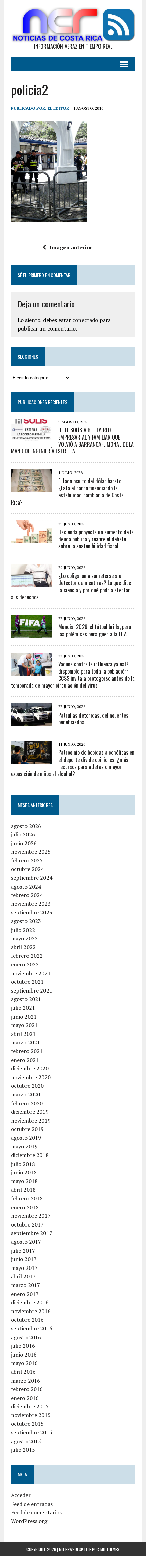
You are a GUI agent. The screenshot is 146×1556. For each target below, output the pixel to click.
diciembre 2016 (30, 1302)
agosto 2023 (26, 921)
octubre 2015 (27, 1423)
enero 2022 (25, 964)
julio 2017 (23, 1250)
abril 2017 (23, 1276)
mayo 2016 (24, 1363)
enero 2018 (25, 1207)
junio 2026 (24, 843)
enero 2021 (25, 1060)
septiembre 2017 (31, 1233)
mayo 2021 (24, 1025)
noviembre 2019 (31, 1120)
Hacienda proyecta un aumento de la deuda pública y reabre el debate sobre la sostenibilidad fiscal (96, 539)
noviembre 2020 (31, 1077)
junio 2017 (24, 1259)
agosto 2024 (26, 886)
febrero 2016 (27, 1389)
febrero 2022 (27, 955)
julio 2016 (23, 1345)
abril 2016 (23, 1372)
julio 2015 (23, 1449)
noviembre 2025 (31, 851)
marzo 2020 (25, 1094)
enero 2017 (25, 1294)
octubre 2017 (27, 1224)
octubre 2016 (27, 1319)
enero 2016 (25, 1398)
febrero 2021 (27, 1051)
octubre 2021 (27, 981)
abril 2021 (23, 1034)
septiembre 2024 (31, 877)
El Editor (58, 108)
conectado (85, 320)
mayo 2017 (24, 1268)
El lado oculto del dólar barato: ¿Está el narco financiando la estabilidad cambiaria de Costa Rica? (67, 491)
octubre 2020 (27, 1085)
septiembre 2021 (31, 990)
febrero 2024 (27, 895)
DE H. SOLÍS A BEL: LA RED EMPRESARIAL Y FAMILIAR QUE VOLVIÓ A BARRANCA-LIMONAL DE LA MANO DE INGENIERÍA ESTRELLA (72, 440)
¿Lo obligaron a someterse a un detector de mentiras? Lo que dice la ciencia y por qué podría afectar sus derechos (71, 586)
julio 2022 (23, 930)
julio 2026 (23, 834)
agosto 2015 (26, 1441)
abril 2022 (23, 947)
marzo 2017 (25, 1285)
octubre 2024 (27, 869)
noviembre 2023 (31, 904)
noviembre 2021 (31, 973)
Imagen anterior (71, 247)
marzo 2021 (25, 1042)
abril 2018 (23, 1189)
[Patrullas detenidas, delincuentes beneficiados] (31, 721)
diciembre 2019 (30, 1111)
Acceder (21, 1495)
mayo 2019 (24, 1146)
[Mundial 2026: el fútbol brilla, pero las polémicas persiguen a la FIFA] (31, 633)
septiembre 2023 (31, 912)
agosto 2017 (26, 1241)
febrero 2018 (27, 1198)
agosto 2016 (26, 1337)
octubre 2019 (27, 1129)
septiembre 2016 (31, 1328)
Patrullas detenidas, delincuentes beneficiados (93, 718)
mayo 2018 (24, 1181)
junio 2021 (24, 1016)
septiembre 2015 (31, 1432)
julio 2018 (23, 1164)
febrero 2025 (27, 860)
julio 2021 (23, 1007)
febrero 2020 (27, 1103)
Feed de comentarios (36, 1512)
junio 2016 (24, 1354)
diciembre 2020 (30, 1068)
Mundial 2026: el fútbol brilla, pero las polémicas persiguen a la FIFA (94, 630)
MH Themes (110, 1549)
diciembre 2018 (30, 1155)
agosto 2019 (26, 1138)
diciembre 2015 (30, 1406)
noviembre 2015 (31, 1415)
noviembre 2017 (31, 1215)
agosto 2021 (26, 999)
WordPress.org (29, 1521)
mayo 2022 (24, 938)
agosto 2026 (26, 826)
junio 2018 (24, 1172)
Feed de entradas (32, 1504)
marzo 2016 (25, 1380)
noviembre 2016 (31, 1311)
